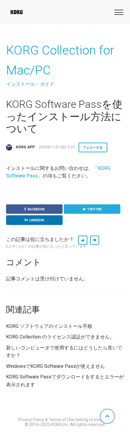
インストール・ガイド (30, 84)
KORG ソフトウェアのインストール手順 (49, 326)
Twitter (94, 209)
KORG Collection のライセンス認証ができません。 (60, 337)
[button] (118, 11)
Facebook (36, 209)
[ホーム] (16, 12)
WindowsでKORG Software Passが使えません (55, 366)
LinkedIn (36, 220)
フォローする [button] (93, 148)
